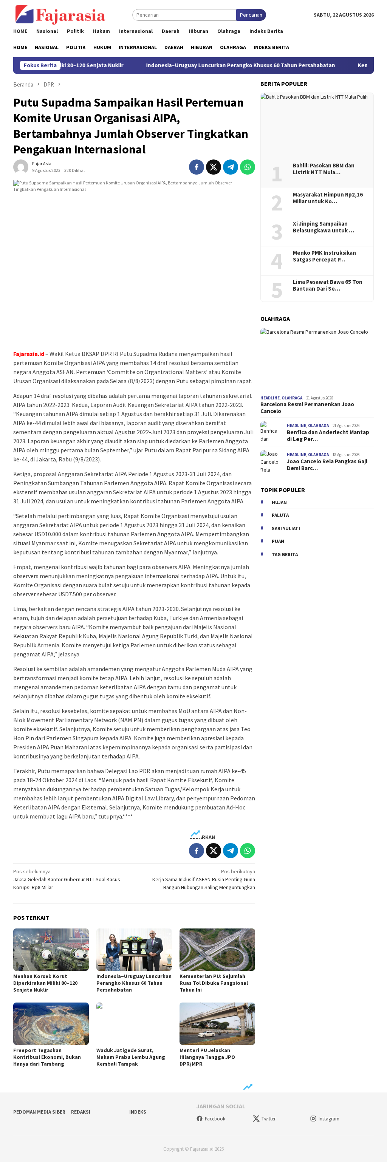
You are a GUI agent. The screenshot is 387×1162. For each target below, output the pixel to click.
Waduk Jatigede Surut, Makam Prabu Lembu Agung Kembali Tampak (130, 1057)
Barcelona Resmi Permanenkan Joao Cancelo (307, 408)
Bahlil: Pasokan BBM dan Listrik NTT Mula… (323, 169)
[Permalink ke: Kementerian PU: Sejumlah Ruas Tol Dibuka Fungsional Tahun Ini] (217, 949)
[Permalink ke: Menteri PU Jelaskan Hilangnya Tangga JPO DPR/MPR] (217, 1024)
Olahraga (292, 398)
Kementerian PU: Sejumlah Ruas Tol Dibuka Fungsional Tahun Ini (214, 983)
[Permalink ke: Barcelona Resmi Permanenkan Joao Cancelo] (317, 360)
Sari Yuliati (286, 528)
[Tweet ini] (213, 167)
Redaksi (80, 1112)
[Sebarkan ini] (196, 167)
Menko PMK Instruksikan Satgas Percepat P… (324, 256)
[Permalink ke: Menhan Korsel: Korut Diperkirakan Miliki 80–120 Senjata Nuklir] (51, 949)
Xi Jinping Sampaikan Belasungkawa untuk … (323, 227)
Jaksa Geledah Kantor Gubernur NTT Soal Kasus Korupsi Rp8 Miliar (66, 879)
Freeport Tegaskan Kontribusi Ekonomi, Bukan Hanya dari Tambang (47, 1057)
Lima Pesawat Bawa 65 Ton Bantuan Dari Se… (327, 285)
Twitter (269, 1119)
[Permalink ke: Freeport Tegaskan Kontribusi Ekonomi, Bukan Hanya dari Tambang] (51, 1024)
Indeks (137, 1112)
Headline (270, 398)
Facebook (215, 1119)
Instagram (329, 1119)
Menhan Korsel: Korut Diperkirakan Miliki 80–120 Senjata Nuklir (45, 983)
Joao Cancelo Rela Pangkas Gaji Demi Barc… (327, 465)
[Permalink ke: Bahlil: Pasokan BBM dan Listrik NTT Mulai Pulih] (317, 125)
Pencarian (251, 14)
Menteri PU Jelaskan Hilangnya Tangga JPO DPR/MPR (207, 1057)
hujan (279, 502)
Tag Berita (285, 554)
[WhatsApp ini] (247, 167)
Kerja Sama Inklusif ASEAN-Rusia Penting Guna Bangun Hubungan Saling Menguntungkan (203, 879)
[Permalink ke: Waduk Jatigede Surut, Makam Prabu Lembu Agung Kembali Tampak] (134, 1024)
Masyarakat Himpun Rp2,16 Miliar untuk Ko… (328, 198)
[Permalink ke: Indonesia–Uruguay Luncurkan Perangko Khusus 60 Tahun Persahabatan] (134, 949)
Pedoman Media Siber (39, 1112)
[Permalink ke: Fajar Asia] (20, 166)
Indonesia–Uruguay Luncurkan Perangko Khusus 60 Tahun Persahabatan (218, 65)
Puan (278, 541)
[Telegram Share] (230, 167)
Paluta (280, 515)
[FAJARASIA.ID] (60, 14)
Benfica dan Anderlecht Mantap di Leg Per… (328, 436)
